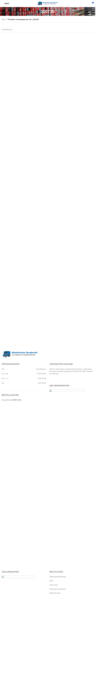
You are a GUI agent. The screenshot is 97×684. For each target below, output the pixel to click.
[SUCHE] (92, 8)
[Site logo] (47, 3)
